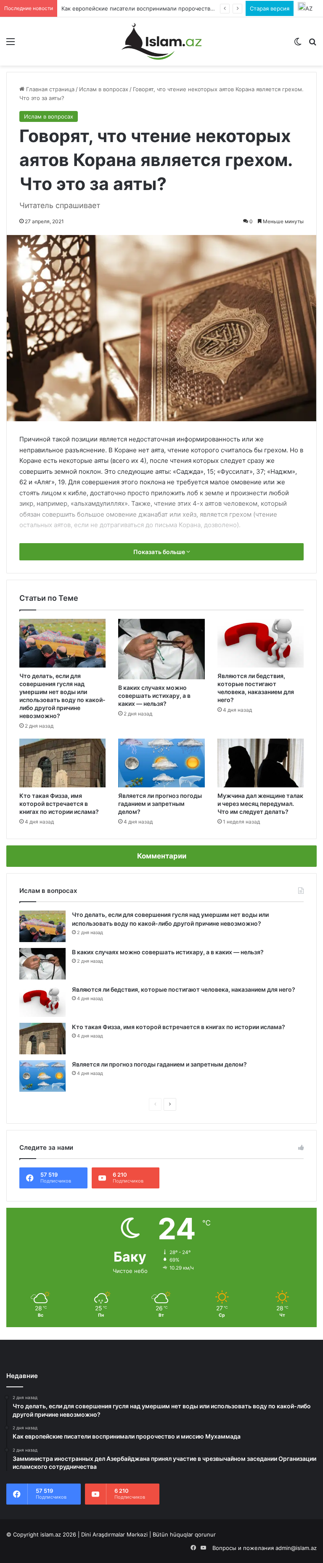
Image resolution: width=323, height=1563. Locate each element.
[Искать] (312, 44)
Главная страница (49, 89)
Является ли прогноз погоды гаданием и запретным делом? (160, 803)
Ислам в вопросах (103, 89)
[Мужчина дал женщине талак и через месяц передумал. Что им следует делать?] (260, 763)
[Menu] (10, 44)
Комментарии (161, 856)
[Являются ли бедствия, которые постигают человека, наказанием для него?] (260, 643)
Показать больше (159, 551)
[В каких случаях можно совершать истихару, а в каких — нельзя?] (161, 649)
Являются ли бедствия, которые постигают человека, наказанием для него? (183, 989)
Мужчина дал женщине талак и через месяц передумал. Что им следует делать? (260, 803)
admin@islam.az (296, 1548)
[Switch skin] (298, 44)
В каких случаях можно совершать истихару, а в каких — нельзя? (154, 695)
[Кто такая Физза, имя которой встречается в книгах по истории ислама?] (62, 763)
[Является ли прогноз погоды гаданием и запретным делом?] (161, 763)
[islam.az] (161, 41)
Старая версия (269, 8)
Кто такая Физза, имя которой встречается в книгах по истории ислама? (59, 803)
